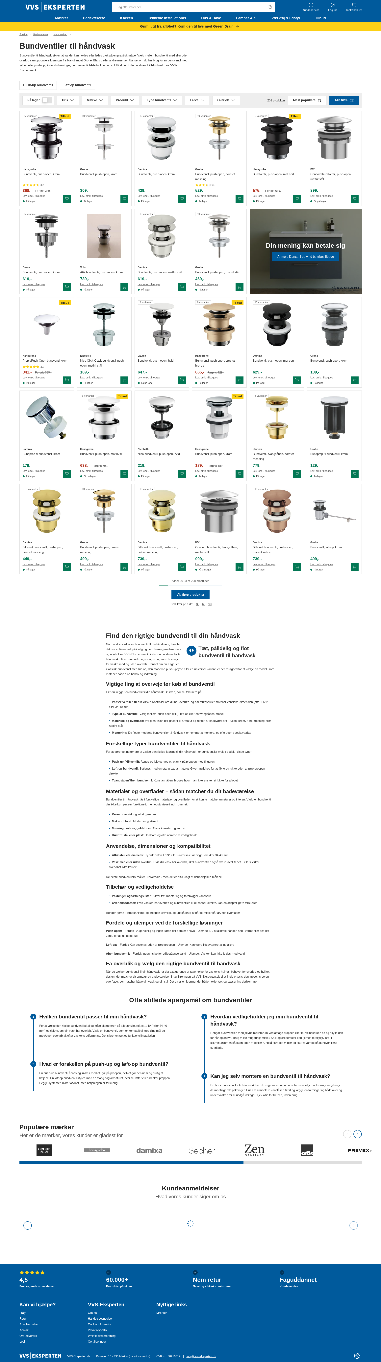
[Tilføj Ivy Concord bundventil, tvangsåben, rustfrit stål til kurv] (239, 567)
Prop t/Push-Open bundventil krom (45, 360)
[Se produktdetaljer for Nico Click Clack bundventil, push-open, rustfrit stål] (104, 324)
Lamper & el (246, 18)
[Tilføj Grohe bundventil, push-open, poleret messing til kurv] (124, 567)
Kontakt (24, 1330)
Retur (23, 1318)
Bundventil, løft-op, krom (326, 547)
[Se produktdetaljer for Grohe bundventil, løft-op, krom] (334, 511)
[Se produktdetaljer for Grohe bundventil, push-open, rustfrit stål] (219, 236)
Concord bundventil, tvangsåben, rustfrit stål (216, 549)
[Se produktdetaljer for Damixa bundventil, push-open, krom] (162, 138)
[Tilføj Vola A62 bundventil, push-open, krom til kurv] (124, 287)
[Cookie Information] (357, 1356)
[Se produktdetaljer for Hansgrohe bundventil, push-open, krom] (47, 138)
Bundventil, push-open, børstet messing (215, 176)
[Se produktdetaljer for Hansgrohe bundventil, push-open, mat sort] (277, 138)
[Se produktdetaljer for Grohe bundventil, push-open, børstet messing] (219, 138)
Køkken (126, 18)
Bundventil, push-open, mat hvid (101, 454)
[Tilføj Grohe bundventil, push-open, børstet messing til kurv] (239, 199)
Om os (92, 1312)
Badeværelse (94, 18)
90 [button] (210, 604)
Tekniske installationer (167, 18)
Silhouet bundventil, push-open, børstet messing (43, 549)
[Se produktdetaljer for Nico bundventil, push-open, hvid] (162, 418)
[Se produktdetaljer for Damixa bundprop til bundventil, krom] (47, 418)
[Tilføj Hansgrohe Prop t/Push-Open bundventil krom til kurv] (67, 380)
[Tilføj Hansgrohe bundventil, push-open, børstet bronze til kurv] (239, 380)
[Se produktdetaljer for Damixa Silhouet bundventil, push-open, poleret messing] (162, 511)
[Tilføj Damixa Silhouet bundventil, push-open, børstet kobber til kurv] (297, 567)
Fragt (22, 1312)
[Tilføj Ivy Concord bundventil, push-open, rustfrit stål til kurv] (355, 199)
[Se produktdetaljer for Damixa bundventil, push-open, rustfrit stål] (162, 236)
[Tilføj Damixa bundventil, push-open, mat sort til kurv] (297, 380)
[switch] (47, 100)
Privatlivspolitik (97, 1330)
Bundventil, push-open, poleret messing (99, 549)
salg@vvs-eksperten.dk (201, 1356)
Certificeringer (97, 1341)
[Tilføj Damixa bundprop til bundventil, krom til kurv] (67, 474)
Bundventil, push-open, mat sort (273, 174)
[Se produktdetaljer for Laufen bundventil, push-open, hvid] (162, 324)
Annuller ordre (28, 1324)
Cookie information (100, 1324)
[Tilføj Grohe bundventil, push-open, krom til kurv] (124, 199)
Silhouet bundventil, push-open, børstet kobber (273, 549)
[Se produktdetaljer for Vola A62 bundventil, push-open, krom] (104, 236)
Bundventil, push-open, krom (41, 174)
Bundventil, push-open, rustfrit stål (160, 272)
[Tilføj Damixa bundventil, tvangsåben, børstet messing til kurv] (297, 474)
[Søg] (270, 7)
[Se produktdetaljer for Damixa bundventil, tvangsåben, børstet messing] (277, 418)
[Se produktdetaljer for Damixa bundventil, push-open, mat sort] (277, 324)
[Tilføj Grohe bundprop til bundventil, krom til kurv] (355, 474)
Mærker (61, 18)
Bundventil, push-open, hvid (155, 360)
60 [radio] (203, 604)
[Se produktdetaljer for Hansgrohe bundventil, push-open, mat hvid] (104, 418)
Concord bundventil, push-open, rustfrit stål (330, 176)
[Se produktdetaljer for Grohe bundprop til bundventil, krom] (334, 418)
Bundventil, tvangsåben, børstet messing (273, 456)
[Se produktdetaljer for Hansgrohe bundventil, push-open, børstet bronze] (219, 324)
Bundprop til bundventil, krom (41, 454)
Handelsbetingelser (100, 1318)
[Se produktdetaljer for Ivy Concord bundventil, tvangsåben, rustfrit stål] (219, 511)
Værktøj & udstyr (285, 18)
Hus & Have (211, 18)
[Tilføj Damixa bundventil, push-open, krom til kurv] (182, 199)
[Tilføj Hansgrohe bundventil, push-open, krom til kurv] (67, 199)
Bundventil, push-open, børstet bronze (215, 363)
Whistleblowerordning (101, 1335)
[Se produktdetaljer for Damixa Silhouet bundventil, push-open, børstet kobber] (277, 511)
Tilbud (320, 18)
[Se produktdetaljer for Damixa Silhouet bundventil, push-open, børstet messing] (47, 511)
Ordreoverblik (28, 1335)
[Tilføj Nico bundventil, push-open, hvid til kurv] (182, 474)
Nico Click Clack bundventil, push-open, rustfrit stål (102, 363)
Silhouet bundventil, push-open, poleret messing (158, 549)
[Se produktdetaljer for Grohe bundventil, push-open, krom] (104, 138)
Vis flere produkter (190, 594)
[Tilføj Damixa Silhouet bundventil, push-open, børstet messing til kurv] (67, 567)
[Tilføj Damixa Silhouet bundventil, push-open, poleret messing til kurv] (182, 567)
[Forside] (55, 7)
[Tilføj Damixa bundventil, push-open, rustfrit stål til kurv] (182, 287)
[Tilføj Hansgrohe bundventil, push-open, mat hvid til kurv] (124, 474)
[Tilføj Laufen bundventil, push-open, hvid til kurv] (182, 380)
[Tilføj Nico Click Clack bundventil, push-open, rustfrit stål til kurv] (124, 380)
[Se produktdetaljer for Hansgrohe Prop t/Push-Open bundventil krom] (47, 324)
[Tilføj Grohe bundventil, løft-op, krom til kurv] (355, 567)
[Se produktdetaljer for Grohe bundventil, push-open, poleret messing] (104, 511)
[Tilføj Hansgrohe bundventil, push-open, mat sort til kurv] (297, 199)
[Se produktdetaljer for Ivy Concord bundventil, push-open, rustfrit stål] (334, 138)
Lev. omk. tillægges (34, 195)
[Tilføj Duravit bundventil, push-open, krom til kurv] (67, 287)
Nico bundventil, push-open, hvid (159, 454)
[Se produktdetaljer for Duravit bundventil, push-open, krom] (47, 236)
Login (22, 1341)
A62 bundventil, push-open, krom (101, 272)
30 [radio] (197, 604)
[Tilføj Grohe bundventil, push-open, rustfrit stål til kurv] (239, 287)
